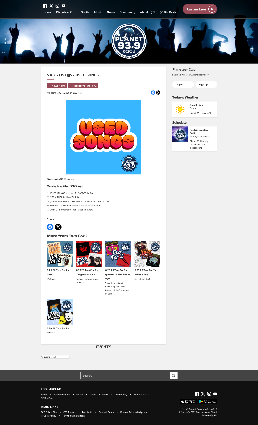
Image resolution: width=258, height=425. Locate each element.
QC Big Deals (168, 12)
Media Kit (87, 412)
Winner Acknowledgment (134, 412)
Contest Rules (106, 412)
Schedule (179, 122)
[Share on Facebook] (153, 92)
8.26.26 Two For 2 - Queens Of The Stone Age (117, 274)
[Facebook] (45, 6)
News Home (59, 85)
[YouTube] (63, 6)
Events (103, 346)
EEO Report (69, 412)
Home (47, 12)
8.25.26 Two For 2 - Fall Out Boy (145, 272)
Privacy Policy (48, 415)
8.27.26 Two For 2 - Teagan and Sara (87, 272)
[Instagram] (57, 6)
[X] (51, 6)
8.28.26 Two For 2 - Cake (58, 272)
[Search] (176, 375)
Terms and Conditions (74, 415)
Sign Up (203, 84)
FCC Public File (49, 412)
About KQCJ (147, 12)
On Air (85, 12)
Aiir (215, 415)
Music (98, 12)
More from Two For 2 (84, 85)
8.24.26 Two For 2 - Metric (58, 330)
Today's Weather (185, 97)
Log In (179, 84)
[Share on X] (158, 92)
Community (127, 12)
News (111, 12)
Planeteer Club (66, 12)
